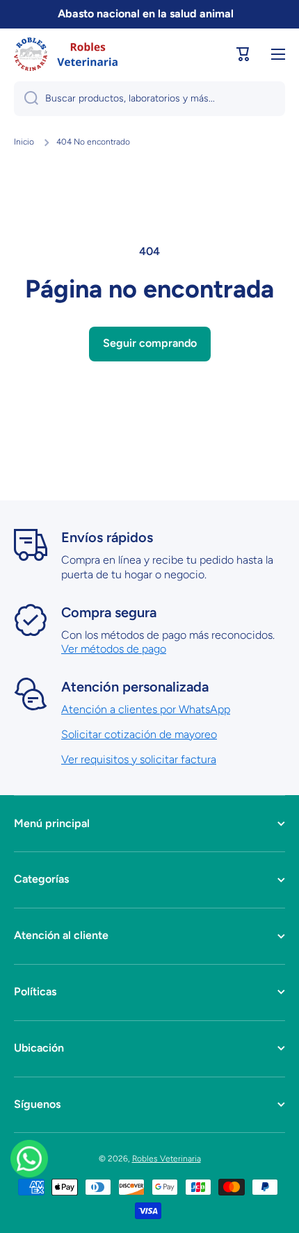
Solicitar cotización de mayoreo (139, 734)
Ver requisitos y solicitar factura (138, 759)
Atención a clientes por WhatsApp (145, 709)
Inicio (24, 142)
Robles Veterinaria (166, 1158)
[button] (243, 54)
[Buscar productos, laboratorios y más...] (26, 98)
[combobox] (149, 98)
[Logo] (66, 54)
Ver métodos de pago (113, 648)
